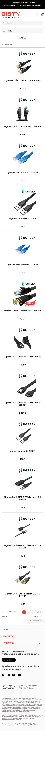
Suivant (38, 616)
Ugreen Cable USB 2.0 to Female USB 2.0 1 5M (22, 498)
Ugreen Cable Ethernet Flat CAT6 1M (23, 80)
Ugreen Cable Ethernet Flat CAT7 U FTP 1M (22, 594)
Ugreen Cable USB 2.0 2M (22, 451)
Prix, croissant (8, 45)
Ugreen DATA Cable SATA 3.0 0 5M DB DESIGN (22, 403)
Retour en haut (37, 621)
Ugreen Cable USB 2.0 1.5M (22, 218)
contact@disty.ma (22, 712)
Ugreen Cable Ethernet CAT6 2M (23, 172)
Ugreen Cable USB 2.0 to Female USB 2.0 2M (22, 546)
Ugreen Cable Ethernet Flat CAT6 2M (22, 126)
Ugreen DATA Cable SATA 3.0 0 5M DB (22, 356)
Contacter (8, 660)
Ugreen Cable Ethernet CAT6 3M (23, 264)
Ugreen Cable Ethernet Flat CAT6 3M (22, 310)
